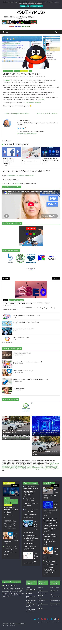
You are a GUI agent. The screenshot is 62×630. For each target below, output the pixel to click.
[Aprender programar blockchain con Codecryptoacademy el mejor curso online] (31, 535)
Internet (5, 300)
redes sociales (39, 76)
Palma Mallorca (15, 466)
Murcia (8, 466)
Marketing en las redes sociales (40, 467)
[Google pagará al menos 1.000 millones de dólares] (7, 314)
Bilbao (26, 466)
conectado (18, 183)
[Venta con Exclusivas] (31, 148)
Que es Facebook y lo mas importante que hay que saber (50, 160)
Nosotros (40, 587)
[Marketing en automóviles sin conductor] (7, 328)
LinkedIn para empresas (47, 469)
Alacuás (35, 465)
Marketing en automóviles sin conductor (23, 329)
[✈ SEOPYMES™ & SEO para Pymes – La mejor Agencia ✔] (3, 32)
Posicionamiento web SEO (17, 469)
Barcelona (46, 465)
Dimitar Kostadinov (10, 76)
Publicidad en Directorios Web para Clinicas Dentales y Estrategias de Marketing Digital (16, 436)
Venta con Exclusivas (29, 161)
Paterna (15, 465)
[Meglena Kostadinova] (7, 387)
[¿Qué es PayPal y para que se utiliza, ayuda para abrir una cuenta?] (7, 378)
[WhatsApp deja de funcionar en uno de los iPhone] (11, 546)
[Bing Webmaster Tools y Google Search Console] (7, 321)
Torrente (9, 465)
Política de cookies (56, 622)
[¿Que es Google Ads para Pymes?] (7, 352)
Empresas (16, 71)
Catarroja (40, 465)
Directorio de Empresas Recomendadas (10, 500)
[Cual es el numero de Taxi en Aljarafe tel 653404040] (46, 437)
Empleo (40, 603)
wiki (44, 76)
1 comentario (28, 76)
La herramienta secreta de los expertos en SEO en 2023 (26, 303)
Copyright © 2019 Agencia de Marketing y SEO (14, 623)
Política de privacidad (45, 622)
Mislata (57, 463)
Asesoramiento (42, 593)
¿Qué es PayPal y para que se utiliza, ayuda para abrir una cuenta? (30, 379)
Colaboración (41, 600)
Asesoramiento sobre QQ (33, 102)
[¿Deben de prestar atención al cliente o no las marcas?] (7, 361)
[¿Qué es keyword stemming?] (28, 552)
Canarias (21, 466)
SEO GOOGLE (20, 300)
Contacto (40, 608)
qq (34, 76)
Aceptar (23, 6)
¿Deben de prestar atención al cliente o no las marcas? (27, 362)
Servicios (40, 590)
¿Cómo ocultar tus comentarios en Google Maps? (11, 510)
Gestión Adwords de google (32, 469)
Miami (34, 466)
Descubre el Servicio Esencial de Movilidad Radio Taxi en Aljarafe (16, 431)
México (30, 466)
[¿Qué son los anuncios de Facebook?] (31, 510)
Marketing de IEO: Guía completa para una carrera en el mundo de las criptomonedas (46, 431)
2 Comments (19, 381)
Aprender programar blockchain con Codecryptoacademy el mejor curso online (30, 546)
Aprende (6, 71)
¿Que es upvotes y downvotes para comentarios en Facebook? (9, 161)
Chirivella (25, 465)
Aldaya (30, 465)
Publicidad (56, 469)
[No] (60, 4)
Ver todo (56, 278)
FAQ (39, 598)
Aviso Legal (36, 622)
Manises (20, 465)
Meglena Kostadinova (19, 388)
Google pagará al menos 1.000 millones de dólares (26, 315)
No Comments (19, 354)
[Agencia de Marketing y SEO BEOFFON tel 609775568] (31, 486)
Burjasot (4, 465)
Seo (10, 300)
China (11, 71)
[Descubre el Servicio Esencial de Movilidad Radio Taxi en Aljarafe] (16, 416)
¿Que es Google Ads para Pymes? (22, 353)
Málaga (4, 466)
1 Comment (29, 496)
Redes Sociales (24, 71)
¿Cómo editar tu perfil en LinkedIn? (16, 114)
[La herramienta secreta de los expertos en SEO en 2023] (31, 282)
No (28, 6)
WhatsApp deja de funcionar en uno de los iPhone (10, 553)
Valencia (52, 463)
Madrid (51, 465)
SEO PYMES (12, 625)
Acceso (40, 606)
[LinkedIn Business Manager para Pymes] (7, 370)
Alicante (56, 465)
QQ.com (42, 99)
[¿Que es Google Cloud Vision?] (7, 337)
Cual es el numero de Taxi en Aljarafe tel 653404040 (45, 452)
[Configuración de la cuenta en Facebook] (31, 499)
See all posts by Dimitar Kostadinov (27, 133)
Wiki (30, 71)
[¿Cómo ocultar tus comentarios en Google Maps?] (11, 487)
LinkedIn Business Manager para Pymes (23, 370)
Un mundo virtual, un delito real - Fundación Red (20, 175)
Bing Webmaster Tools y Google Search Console (26, 322)
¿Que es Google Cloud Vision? (21, 337)
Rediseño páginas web (8, 467)
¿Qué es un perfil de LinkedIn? (48, 114)
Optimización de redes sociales (23, 467)
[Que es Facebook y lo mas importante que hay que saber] (50, 148)
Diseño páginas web (52, 466)
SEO (14, 300)
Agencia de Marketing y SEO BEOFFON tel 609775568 (30, 492)
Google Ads (14, 503)
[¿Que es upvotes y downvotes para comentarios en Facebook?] (11, 148)
